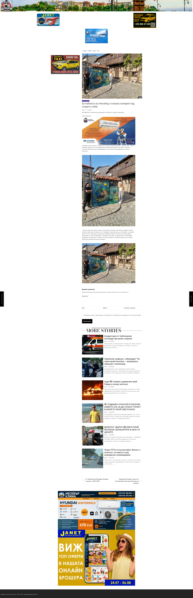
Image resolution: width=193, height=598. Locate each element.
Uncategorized (85, 100)
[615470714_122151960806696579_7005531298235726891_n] (108, 118)
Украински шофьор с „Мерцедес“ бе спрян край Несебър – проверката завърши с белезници (122, 361)
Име (83, 308)
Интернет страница (129, 308)
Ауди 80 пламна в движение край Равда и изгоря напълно (120, 383)
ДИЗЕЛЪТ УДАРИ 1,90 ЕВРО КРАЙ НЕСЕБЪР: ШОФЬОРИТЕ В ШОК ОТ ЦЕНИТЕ (122, 430)
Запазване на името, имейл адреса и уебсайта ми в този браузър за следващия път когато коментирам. (112, 315)
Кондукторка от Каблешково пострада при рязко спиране (118, 337)
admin (83, 110)
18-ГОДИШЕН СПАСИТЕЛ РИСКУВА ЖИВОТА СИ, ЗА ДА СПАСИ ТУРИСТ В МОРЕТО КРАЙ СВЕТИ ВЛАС (122, 407)
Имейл (105, 308)
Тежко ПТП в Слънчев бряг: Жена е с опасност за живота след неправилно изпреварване (122, 452)
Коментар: (85, 296)
